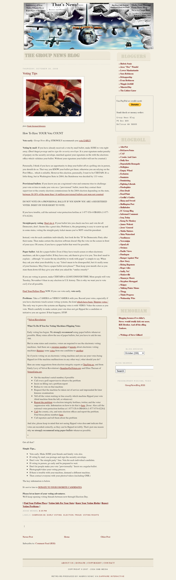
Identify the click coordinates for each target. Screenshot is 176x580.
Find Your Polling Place (34, 291)
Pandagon (124, 254)
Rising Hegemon (127, 264)
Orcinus (123, 247)
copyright (94, 562)
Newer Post (28, 536)
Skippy (123, 284)
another (79, 350)
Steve (121, 321)
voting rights (91, 515)
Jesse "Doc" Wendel (129, 66)
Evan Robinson (127, 80)
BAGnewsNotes (127, 150)
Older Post (105, 536)
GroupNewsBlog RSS (135, 385)
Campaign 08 (39, 515)
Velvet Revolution (37, 319)
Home (67, 536)
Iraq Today (125, 217)
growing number (59, 346)
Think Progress (127, 294)
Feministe (124, 177)
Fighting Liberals (127, 183)
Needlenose (125, 237)
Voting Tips (30, 73)
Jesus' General (126, 227)
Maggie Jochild (127, 83)
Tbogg (123, 291)
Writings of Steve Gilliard (131, 334)
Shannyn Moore (127, 278)
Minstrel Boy (125, 87)
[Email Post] (47, 511)
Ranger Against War (129, 257)
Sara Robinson (127, 73)
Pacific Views (126, 251)
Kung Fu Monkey (128, 220)
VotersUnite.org (34, 371)
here (83, 405)
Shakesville (125, 274)
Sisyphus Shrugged (129, 281)
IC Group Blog (127, 210)
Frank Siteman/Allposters (36, 126)
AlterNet (124, 146)
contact (109, 562)
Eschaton (124, 173)
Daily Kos (124, 160)
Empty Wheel (126, 170)
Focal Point (125, 193)
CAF (122, 153)
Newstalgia (125, 241)
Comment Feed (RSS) (45, 543)
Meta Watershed (127, 234)
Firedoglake (125, 187)
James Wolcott (126, 224)
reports (73, 346)
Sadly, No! (124, 271)
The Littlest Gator (128, 90)
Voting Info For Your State (61, 503)
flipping (40, 350)
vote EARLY (85, 140)
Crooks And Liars (128, 157)
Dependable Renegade (130, 163)
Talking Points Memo (129, 288)
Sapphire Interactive (111, 576)
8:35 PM (43, 511)
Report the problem (43, 402)
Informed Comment (129, 214)
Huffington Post (127, 204)
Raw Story (125, 261)
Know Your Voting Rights (88, 503)
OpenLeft (124, 244)
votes (52, 350)
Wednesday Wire (127, 298)
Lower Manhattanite (129, 70)
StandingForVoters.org (70, 368)
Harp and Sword (127, 200)
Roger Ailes (125, 267)
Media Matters (126, 231)
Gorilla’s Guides (127, 197)
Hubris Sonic (126, 63)
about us (67, 562)
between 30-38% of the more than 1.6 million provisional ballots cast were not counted (63, 194)
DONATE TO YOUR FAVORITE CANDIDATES (60, 487)
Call (36, 411)
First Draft (125, 190)
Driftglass (124, 167)
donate (80, 562)
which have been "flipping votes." (92, 301)
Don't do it (49, 223)
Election (68, 515)
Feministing (125, 180)
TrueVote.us (88, 364)
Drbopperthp (126, 77)
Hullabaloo (125, 207)
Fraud (78, 515)
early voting (54, 515)
